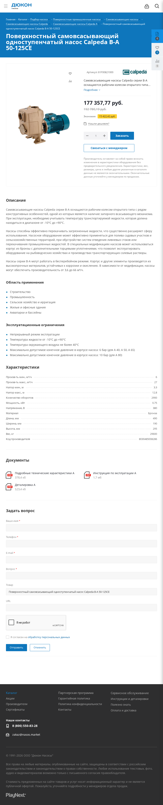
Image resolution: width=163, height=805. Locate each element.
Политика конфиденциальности (80, 704)
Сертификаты (15, 709)
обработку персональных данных (49, 637)
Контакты (64, 709)
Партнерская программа (75, 693)
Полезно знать (121, 704)
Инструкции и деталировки (129, 699)
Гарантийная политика (74, 698)
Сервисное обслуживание (130, 693)
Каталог (11, 693)
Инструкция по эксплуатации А (114, 473)
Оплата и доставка (123, 710)
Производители (16, 704)
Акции (10, 698)
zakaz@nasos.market (26, 735)
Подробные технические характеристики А (44, 473)
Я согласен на (40, 637)
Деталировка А (25, 485)
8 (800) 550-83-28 (25, 726)
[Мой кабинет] (147, 6)
